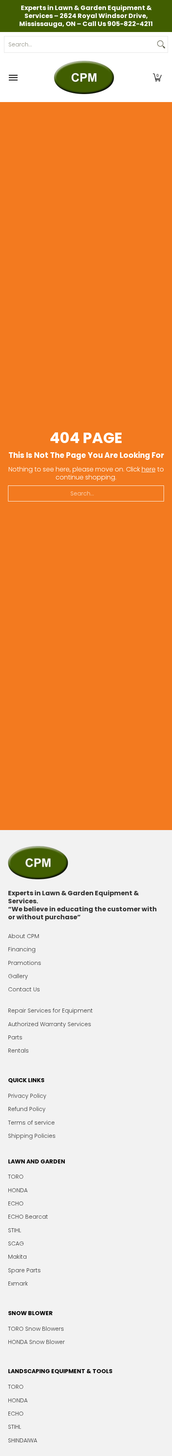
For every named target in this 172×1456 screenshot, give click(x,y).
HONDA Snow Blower (36, 1342)
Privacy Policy (27, 1096)
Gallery (18, 976)
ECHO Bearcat (28, 1217)
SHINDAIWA (22, 1440)
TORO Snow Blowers (36, 1329)
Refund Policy (27, 1109)
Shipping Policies (32, 1136)
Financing (22, 949)
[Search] (161, 44)
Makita (17, 1257)
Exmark (18, 1284)
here (149, 469)
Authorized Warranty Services (49, 1024)
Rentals (18, 1051)
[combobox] (79, 44)
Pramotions (24, 963)
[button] (157, 77)
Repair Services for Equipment (50, 1011)
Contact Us (24, 989)
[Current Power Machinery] (84, 77)
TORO (16, 1177)
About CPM (23, 936)
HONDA (18, 1190)
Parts (15, 1037)
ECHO (16, 1203)
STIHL (14, 1230)
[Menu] (13, 77)
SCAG (16, 1243)
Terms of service (31, 1123)
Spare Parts (24, 1270)
